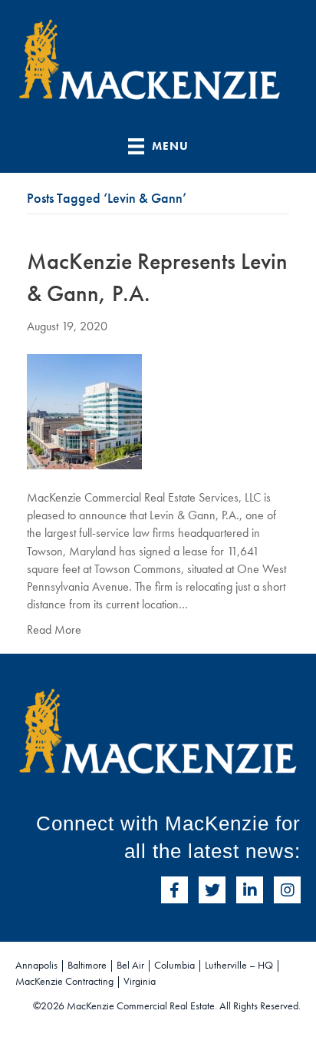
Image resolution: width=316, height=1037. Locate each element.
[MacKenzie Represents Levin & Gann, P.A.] (84, 410)
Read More (54, 629)
